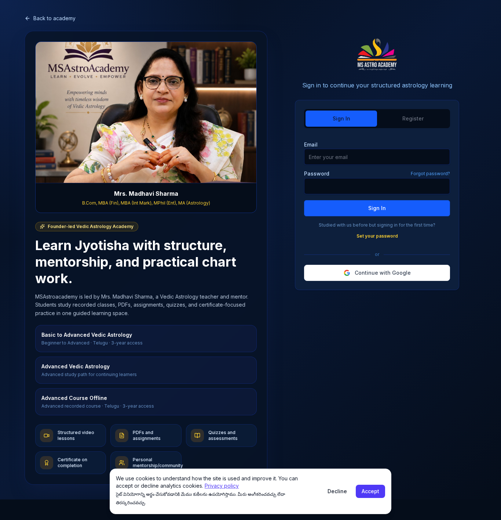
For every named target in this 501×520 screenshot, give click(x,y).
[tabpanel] (377, 210)
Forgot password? (430, 173)
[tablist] (377, 118)
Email (311, 144)
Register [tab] (413, 118)
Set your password (377, 236)
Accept (370, 491)
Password (316, 173)
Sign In (377, 208)
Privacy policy (222, 486)
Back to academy (54, 18)
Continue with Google (383, 273)
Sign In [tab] (341, 118)
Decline (337, 491)
